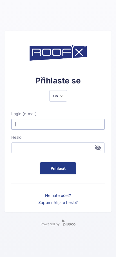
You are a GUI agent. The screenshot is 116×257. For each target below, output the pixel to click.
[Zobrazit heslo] (98, 147)
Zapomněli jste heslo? (58, 202)
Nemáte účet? (58, 195)
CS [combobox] (55, 96)
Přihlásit (58, 168)
